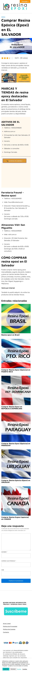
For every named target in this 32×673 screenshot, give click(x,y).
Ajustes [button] (19, 669)
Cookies (24, 669)
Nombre (4, 552)
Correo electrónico (8, 561)
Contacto (6, 632)
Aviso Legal (7, 623)
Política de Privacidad (10, 626)
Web (2, 570)
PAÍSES (3, 17)
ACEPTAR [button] (6, 669)
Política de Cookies (9, 629)
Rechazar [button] (13, 669)
